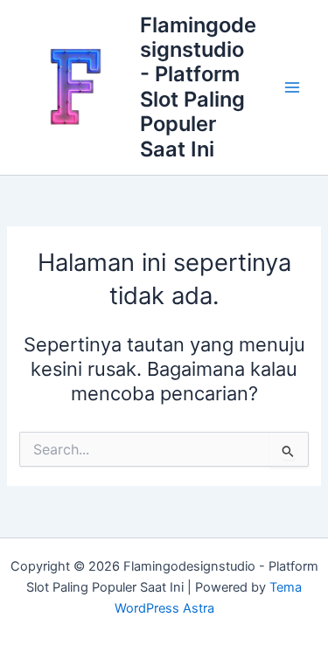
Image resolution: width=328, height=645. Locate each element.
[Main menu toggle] (292, 87)
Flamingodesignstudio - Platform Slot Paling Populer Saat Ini (198, 87)
